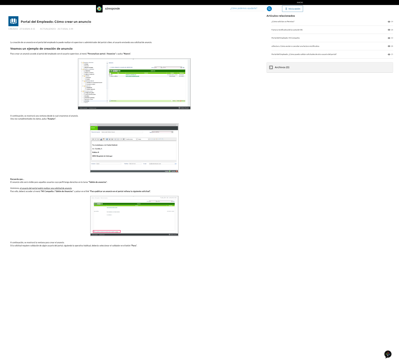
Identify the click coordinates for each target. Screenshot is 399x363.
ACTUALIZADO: (48, 28)
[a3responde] (99, 8)
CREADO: (13, 28)
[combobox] (247, 8)
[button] (269, 8)
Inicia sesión (294, 8)
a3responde (112, 8)
